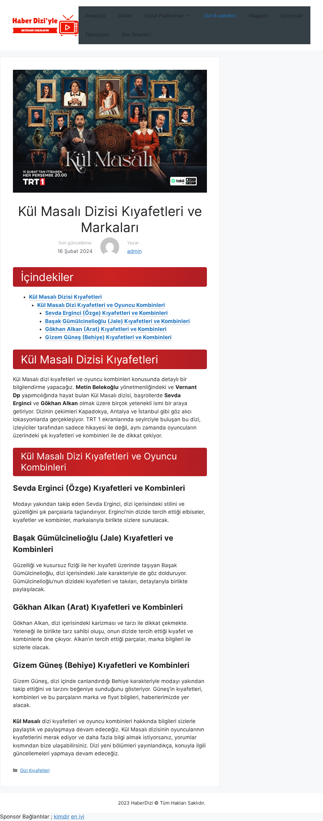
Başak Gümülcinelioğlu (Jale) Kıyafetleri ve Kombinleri (117, 321)
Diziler (125, 16)
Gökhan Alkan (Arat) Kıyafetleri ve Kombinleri (106, 329)
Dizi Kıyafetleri (220, 16)
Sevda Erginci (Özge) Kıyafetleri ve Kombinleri (106, 313)
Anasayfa (95, 16)
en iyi (77, 816)
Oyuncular (291, 16)
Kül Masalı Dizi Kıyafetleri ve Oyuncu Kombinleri (101, 305)
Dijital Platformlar (164, 16)
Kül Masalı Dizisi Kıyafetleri (65, 297)
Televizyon (97, 35)
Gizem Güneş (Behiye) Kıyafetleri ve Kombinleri (108, 337)
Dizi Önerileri (136, 35)
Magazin (258, 16)
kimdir (61, 816)
